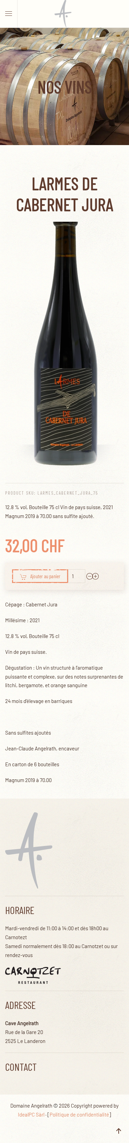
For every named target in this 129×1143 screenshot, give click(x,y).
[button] (8, 14)
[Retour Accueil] (64, 14)
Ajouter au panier (45, 576)
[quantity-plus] (95, 576)
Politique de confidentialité (79, 1114)
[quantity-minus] (89, 576)
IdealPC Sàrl (31, 1114)
